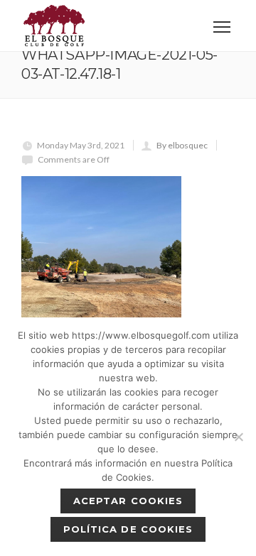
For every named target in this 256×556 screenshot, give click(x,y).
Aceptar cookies (128, 500)
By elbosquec (182, 145)
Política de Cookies (128, 529)
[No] (238, 437)
